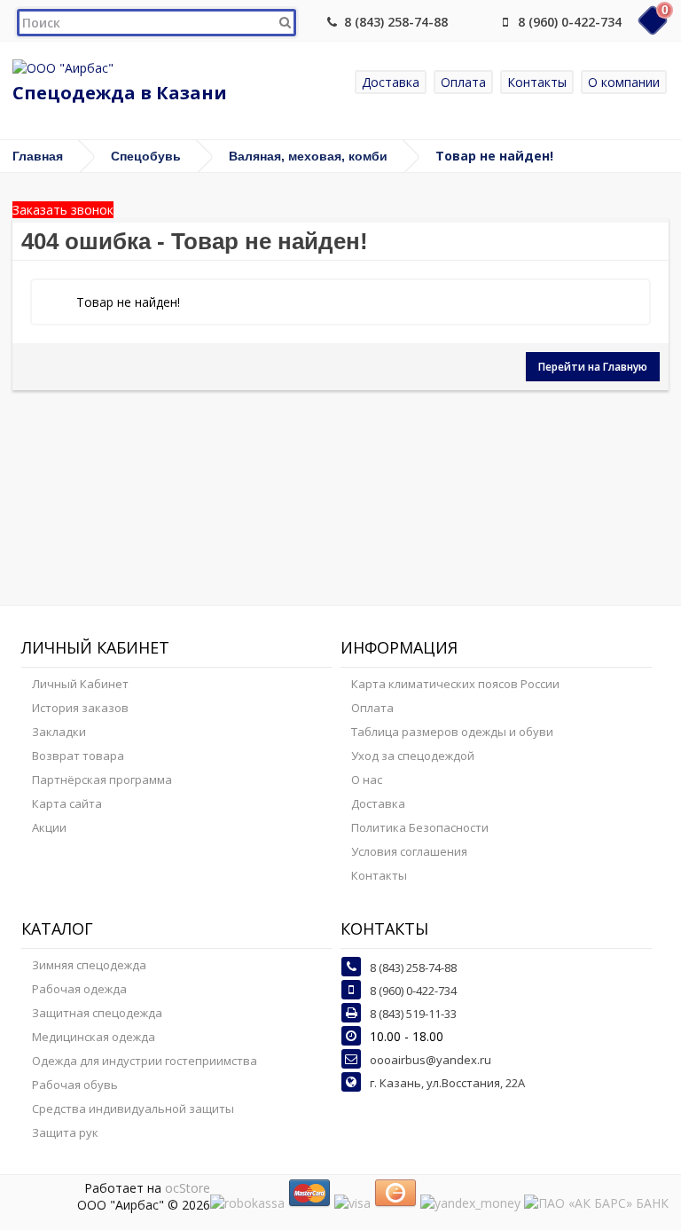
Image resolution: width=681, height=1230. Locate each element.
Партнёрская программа (102, 779)
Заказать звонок (63, 209)
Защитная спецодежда (97, 1013)
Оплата (463, 82)
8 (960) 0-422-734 (570, 21)
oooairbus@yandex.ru (430, 1060)
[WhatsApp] (476, 21)
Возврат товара (78, 756)
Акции (49, 827)
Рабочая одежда (79, 989)
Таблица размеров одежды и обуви (452, 732)
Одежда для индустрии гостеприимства (144, 1061)
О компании (624, 82)
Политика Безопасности (420, 827)
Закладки (59, 732)
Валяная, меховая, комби (308, 156)
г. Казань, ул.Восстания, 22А (447, 1083)
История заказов (80, 708)
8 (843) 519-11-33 (413, 1014)
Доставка (390, 82)
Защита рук (65, 1132)
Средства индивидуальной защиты (133, 1108)
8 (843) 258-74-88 (396, 21)
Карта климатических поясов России (455, 684)
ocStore (187, 1187)
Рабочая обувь (75, 1085)
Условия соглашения (409, 851)
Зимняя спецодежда (89, 965)
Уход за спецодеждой (412, 756)
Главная (37, 156)
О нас (366, 779)
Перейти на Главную (592, 366)
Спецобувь (146, 156)
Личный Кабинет (80, 684)
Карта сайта (67, 803)
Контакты (537, 82)
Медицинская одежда (93, 1037)
